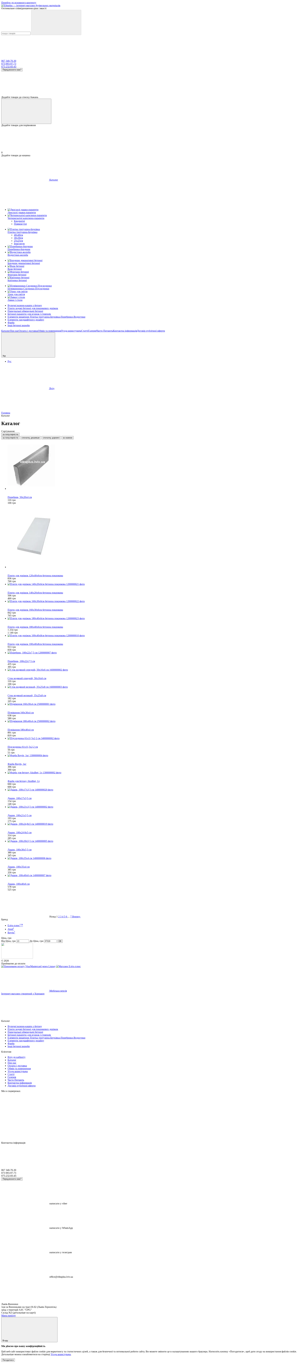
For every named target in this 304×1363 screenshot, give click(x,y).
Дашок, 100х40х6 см (19, 884)
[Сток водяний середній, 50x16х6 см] (155, 669)
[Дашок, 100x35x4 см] (155, 858)
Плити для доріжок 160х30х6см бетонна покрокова (35, 609)
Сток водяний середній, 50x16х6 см (27, 678)
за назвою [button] (67, 438)
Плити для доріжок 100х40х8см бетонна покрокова (35, 644)
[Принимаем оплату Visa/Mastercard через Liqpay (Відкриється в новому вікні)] (28, 966)
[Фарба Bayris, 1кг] (155, 755)
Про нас (14, 330)
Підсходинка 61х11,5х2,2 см (23, 747)
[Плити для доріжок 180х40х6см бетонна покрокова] (155, 618)
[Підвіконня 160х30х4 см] (155, 704)
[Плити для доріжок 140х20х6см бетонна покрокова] (155, 584)
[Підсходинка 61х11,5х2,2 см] (155, 738)
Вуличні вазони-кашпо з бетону (25, 305)
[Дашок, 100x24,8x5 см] (155, 824)
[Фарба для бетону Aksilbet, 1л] (155, 772)
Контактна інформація (125, 330)
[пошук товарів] (56, 22)
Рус (9, 361)
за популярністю (10, 434)
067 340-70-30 (8, 60)
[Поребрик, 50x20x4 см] (155, 466)
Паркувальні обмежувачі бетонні (25, 311)
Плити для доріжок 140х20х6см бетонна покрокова (35, 592)
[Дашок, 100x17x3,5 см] (155, 789)
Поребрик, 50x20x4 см (20, 497)
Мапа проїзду (8, 1315)
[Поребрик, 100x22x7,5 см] (155, 652)
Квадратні (19, 221)
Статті (84, 330)
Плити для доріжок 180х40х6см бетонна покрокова (35, 627)
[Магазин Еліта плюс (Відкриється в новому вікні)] (68, 966)
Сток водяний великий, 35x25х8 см (27, 695)
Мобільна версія (58, 990)
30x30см (18, 237)
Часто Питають (104, 330)
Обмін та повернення (49, 330)
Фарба (11, 322)
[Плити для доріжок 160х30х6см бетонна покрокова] (155, 601)
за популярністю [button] (10, 438)
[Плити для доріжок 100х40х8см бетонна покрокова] (155, 635)
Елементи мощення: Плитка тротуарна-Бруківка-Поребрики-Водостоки (46, 316)
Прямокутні (20, 224)
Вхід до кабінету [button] (16, 1057)
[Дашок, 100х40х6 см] (155, 875)
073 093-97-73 (8, 63)
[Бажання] (152, 83)
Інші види (19, 243)
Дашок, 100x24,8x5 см (20, 832)
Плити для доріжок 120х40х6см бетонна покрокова (35, 575)
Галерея (92, 330)
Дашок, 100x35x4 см (19, 866)
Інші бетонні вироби (19, 325)
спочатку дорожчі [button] (51, 438)
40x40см (18, 235)
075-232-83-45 (8, 66)
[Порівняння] (26, 111)
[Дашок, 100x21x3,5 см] (155, 806)
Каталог (5, 330)
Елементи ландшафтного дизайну (26, 319)
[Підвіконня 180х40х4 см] (155, 721)
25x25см (18, 240)
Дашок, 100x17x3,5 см (20, 798)
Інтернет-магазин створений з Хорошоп (22, 993)
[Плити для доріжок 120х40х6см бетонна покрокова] (155, 536)
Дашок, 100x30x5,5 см (20, 849)
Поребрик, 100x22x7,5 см (21, 661)
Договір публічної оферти (151, 330)
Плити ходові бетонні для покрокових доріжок (33, 308)
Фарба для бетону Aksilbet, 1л (24, 781)
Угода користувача (71, 330)
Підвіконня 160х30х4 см (21, 712)
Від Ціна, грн (8, 941)
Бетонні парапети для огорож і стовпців (29, 314)
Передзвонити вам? (12, 70)
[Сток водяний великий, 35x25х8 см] (155, 687)
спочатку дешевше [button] (31, 438)
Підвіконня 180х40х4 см (21, 729)
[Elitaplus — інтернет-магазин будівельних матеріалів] (17, 957)
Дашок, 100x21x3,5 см (20, 815)
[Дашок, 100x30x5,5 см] (155, 841)
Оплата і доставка (28, 330)
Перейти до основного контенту (18, 2)
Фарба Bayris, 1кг (17, 764)
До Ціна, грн (36, 941)
